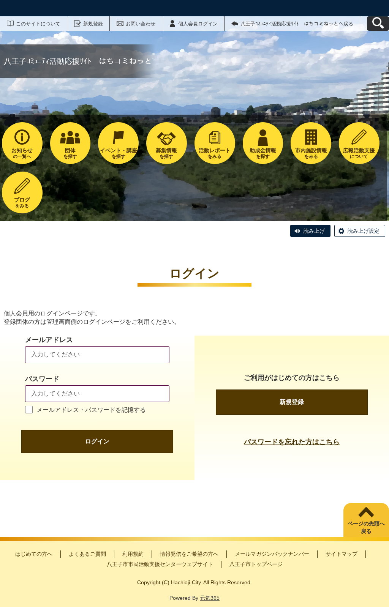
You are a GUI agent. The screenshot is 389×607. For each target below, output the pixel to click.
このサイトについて (38, 24)
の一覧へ (22, 153)
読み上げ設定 (364, 231)
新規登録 (93, 24)
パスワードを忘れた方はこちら (292, 442)
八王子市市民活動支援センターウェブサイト (160, 564)
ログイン (97, 441)
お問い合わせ (140, 24)
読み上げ (314, 231)
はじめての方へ (33, 554)
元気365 (210, 598)
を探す (70, 153)
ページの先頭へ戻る (366, 527)
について (359, 153)
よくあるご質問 (87, 554)
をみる (215, 153)
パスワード (42, 379)
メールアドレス (49, 340)
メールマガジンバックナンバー (272, 554)
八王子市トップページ (256, 564)
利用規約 (133, 554)
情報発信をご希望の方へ (189, 554)
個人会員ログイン (198, 24)
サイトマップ (341, 554)
